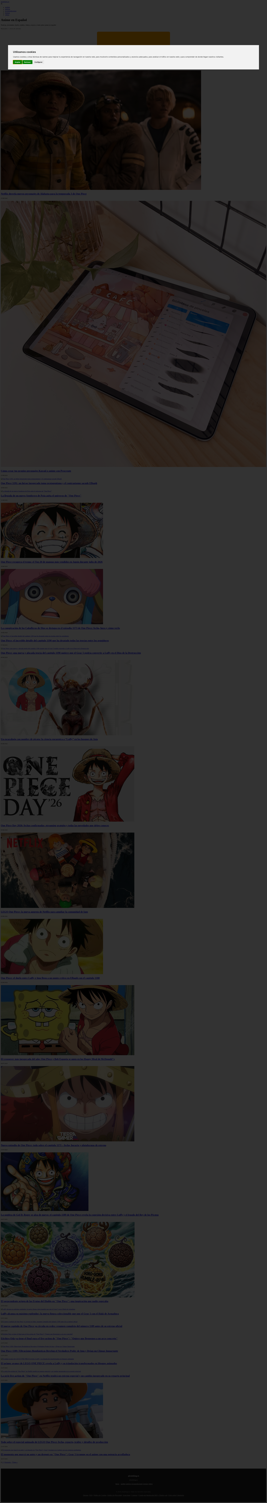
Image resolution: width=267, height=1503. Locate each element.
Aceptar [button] (17, 62)
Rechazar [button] (27, 62)
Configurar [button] (38, 62)
